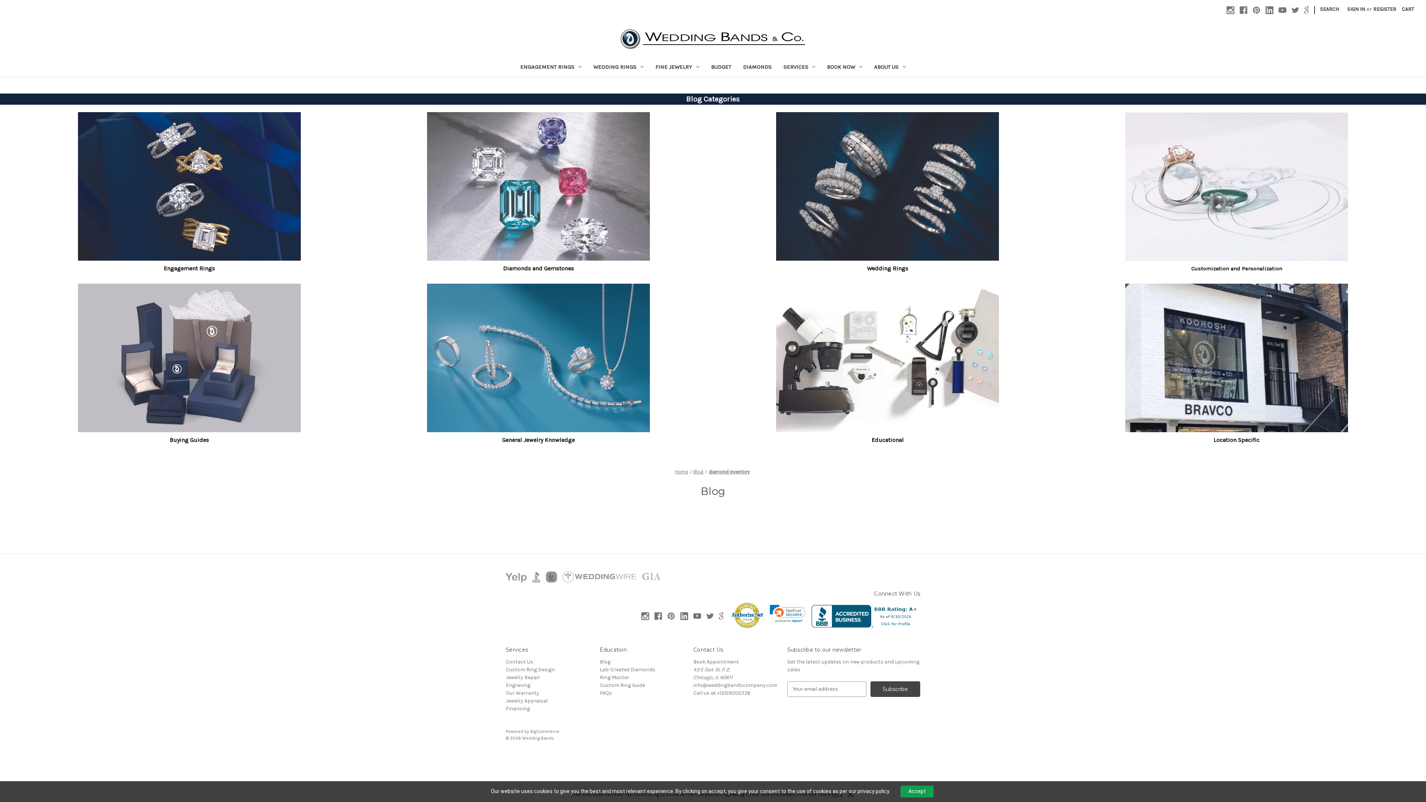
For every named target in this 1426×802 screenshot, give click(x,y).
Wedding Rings (615, 66)
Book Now (841, 66)
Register (1384, 9)
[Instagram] (1230, 10)
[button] (189, 186)
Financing (518, 708)
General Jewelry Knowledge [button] (538, 439)
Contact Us (519, 662)
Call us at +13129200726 (722, 693)
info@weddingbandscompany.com (735, 685)
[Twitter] (1295, 10)
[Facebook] (1243, 10)
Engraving (518, 685)
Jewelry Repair (523, 677)
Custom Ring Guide (622, 685)
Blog (605, 662)
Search (1329, 9)
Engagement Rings (547, 66)
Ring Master (614, 677)
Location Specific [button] (1237, 439)
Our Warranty (522, 693)
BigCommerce (544, 731)
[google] (1307, 10)
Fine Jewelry (673, 66)
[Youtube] (1282, 10)
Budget (721, 66)
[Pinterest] (1256, 10)
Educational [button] (888, 439)
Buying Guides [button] (189, 439)
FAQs (606, 693)
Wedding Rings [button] (887, 268)
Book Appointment (716, 662)
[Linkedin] (1269, 10)
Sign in (1356, 9)
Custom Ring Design (530, 669)
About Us (886, 66)
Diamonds (757, 66)
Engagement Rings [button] (189, 268)
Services (796, 66)
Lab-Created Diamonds (627, 669)
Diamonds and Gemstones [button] (538, 268)
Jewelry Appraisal (527, 701)
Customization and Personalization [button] (1236, 268)
